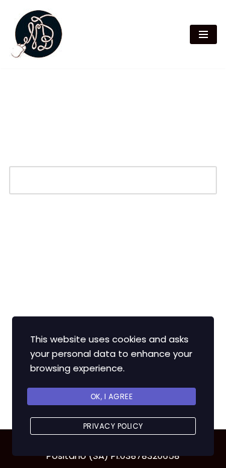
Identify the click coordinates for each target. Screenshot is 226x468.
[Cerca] (203, 180)
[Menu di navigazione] (203, 34)
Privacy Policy (113, 426)
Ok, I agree (111, 396)
